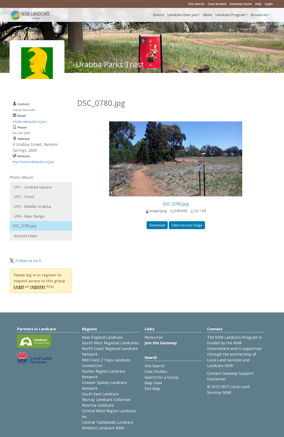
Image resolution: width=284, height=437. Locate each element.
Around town (25, 235)
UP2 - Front (24, 196)
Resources (153, 337)
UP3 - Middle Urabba (32, 206)
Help (258, 4)
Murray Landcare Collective (106, 399)
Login (269, 4)
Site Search (196, 4)
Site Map (152, 388)
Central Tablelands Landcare (107, 422)
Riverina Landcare (98, 405)
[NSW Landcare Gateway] (30, 14)
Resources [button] (259, 14)
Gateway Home (241, 4)
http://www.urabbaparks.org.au (33, 162)
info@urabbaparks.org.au (29, 122)
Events (158, 14)
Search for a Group (161, 377)
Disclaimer (216, 378)
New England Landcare (102, 337)
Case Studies (217, 4)
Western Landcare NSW (103, 427)
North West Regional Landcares (110, 342)
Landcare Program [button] (230, 14)
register (37, 286)
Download (157, 225)
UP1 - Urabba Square (33, 187)
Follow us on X (28, 260)
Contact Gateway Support (230, 373)
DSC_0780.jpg (176, 204)
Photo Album (21, 177)
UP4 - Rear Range (29, 216)
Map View (153, 382)
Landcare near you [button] (183, 14)
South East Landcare (100, 393)
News (207, 14)
